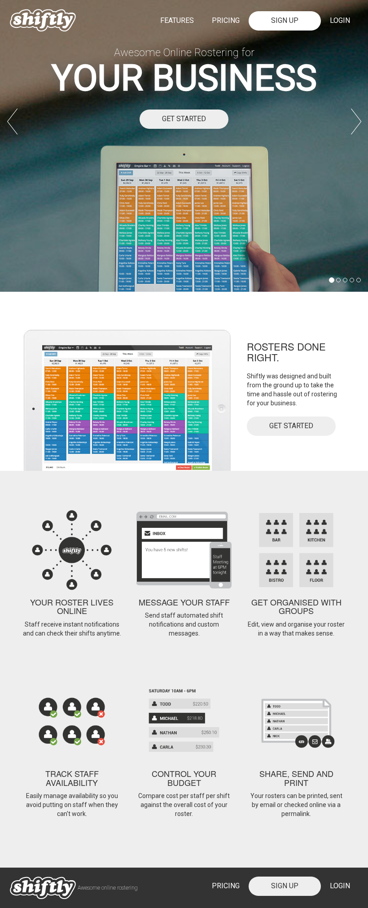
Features (177, 20)
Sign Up (284, 20)
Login (340, 20)
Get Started (184, 118)
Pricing (226, 20)
